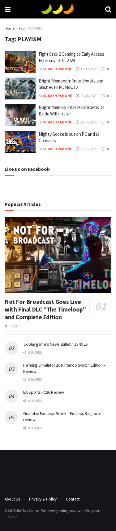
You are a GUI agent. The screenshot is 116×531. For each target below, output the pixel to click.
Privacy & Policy (43, 499)
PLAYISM (35, 28)
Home (9, 28)
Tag (21, 28)
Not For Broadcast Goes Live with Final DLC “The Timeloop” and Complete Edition (45, 309)
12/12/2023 (89, 68)
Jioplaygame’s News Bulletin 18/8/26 (55, 344)
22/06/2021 (89, 122)
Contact (72, 499)
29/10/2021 (89, 95)
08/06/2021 (89, 149)
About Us (12, 499)
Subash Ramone (57, 68)
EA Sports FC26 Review (43, 392)
